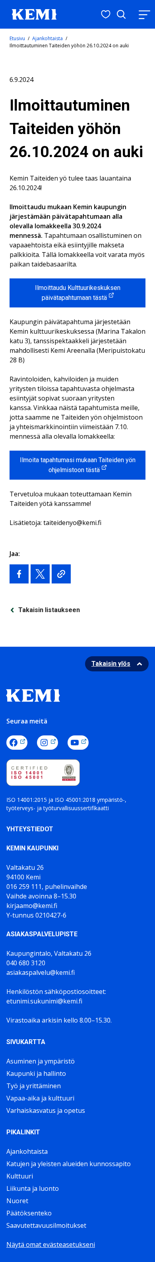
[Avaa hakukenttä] (121, 14)
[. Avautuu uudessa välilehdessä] (19, 573)
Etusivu (17, 38)
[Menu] (144, 14)
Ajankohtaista (47, 38)
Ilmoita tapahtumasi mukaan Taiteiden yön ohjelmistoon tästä (78, 465)
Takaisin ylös (110, 663)
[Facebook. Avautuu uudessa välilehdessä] (16, 742)
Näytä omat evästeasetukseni (50, 1244)
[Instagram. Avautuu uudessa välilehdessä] (47, 742)
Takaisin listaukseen (49, 610)
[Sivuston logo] (34, 13)
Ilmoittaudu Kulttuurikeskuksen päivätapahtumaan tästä (77, 292)
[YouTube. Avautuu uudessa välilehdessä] (78, 742)
